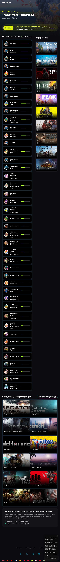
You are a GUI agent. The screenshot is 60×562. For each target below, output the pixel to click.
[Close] (57, 536)
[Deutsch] (11, 560)
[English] (3, 560)
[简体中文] (7, 560)
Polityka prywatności (30, 547)
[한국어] (16, 560)
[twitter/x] (27, 554)
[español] (20, 560)
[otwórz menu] (57, 2)
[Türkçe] (40, 560)
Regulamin (19, 547)
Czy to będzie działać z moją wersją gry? (18, 524)
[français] (24, 560)
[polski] (28, 560)
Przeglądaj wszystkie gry (47, 397)
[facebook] (33, 554)
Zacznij (8, 28)
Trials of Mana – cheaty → (11, 12)
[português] (32, 560)
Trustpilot (24, 518)
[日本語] (36, 560)
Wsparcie (41, 547)
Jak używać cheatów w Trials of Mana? (17, 521)
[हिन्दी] (44, 560)
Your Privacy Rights (51, 558)
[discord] (20, 554)
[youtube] (39, 554)
